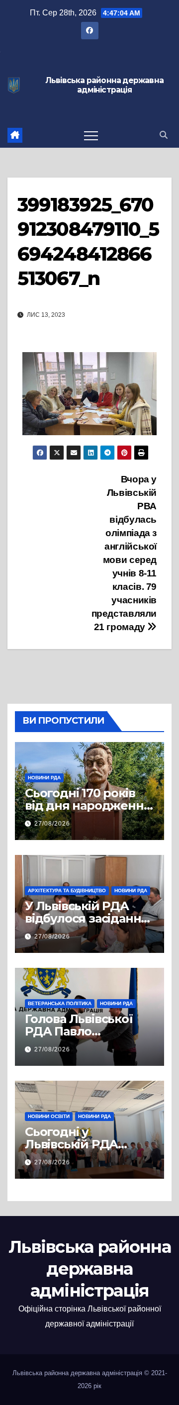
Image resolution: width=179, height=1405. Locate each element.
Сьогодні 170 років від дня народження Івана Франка (88, 805)
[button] (164, 135)
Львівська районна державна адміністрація (104, 85)
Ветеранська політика (59, 1003)
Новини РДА (44, 777)
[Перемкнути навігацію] (91, 135)
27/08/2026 (52, 823)
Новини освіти (49, 1116)
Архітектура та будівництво (67, 890)
